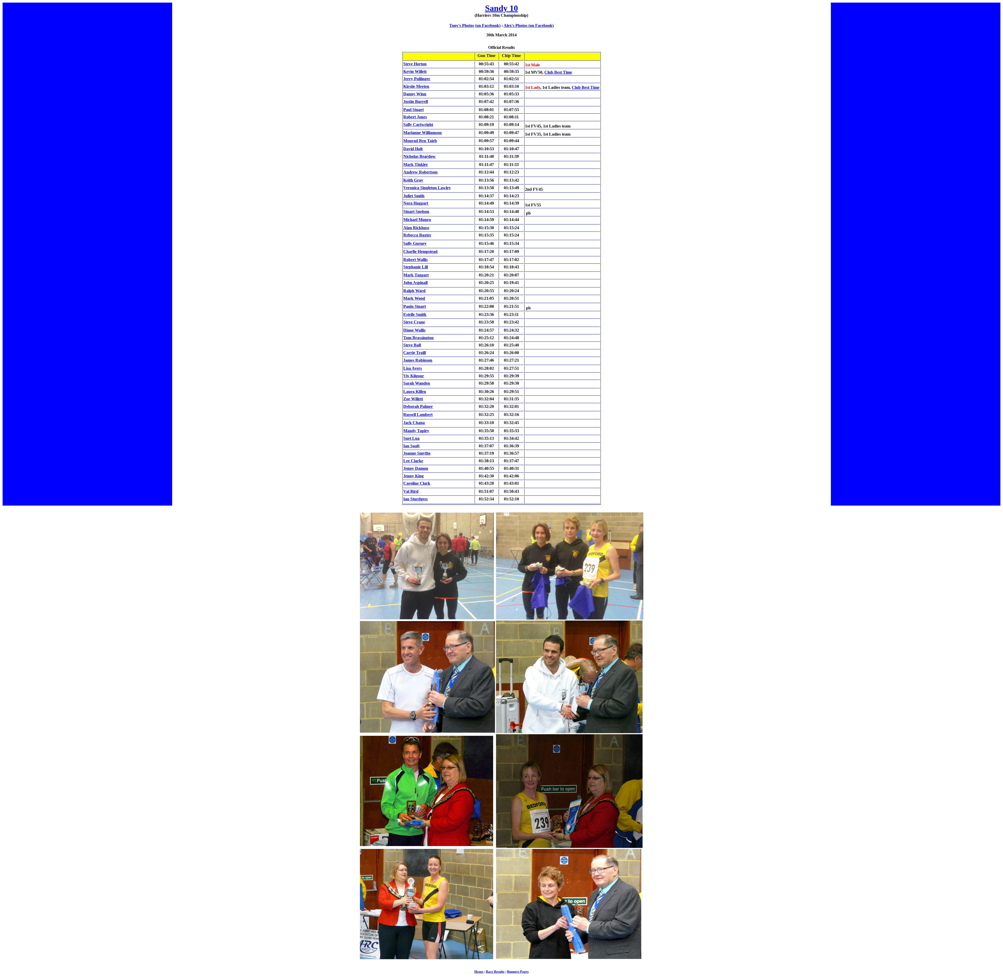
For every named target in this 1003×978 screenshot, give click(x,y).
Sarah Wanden (416, 383)
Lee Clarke (413, 461)
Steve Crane (414, 322)
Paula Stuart (414, 306)
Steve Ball (412, 345)
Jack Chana (414, 422)
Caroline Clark (416, 483)
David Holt (413, 149)
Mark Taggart (416, 275)
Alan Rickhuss (416, 227)
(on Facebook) (487, 25)
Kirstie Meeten (416, 86)
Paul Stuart (413, 109)
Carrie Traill (414, 352)
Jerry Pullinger (416, 79)
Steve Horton (415, 64)
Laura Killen (414, 391)
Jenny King (413, 476)
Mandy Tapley (416, 431)
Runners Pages (518, 972)
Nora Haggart (415, 203)
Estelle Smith (414, 314)
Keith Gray (413, 180)
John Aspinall (415, 282)
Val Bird (410, 491)
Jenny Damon (415, 468)
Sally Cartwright (418, 124)
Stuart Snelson (416, 211)
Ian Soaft (411, 446)
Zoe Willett (413, 399)
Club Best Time (558, 72)
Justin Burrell (415, 101)
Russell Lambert (418, 414)
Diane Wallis (414, 330)
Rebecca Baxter (417, 235)
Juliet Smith (413, 196)
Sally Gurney (415, 243)
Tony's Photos (461, 25)
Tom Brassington (418, 337)
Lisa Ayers (412, 368)
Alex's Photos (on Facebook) (529, 25)
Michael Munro (417, 219)
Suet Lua (411, 438)
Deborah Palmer (418, 406)
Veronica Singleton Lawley (427, 188)
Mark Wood (414, 298)
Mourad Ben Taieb (420, 140)
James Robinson (417, 360)
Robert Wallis (415, 259)
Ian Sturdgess (415, 499)
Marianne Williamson (422, 132)
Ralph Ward (414, 290)
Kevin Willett (415, 71)
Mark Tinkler (415, 164)
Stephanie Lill (415, 267)
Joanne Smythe (416, 453)
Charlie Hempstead (420, 251)
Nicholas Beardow (419, 156)
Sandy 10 (501, 8)
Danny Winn (414, 94)
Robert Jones (415, 117)
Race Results (495, 972)
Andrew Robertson (420, 172)
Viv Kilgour (413, 376)
